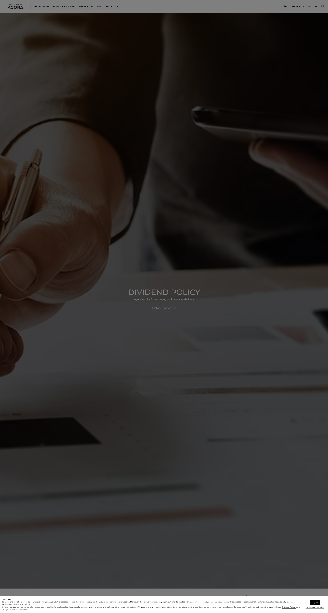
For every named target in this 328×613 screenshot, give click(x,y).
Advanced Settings (315, 607)
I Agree (315, 602)
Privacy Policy (288, 607)
